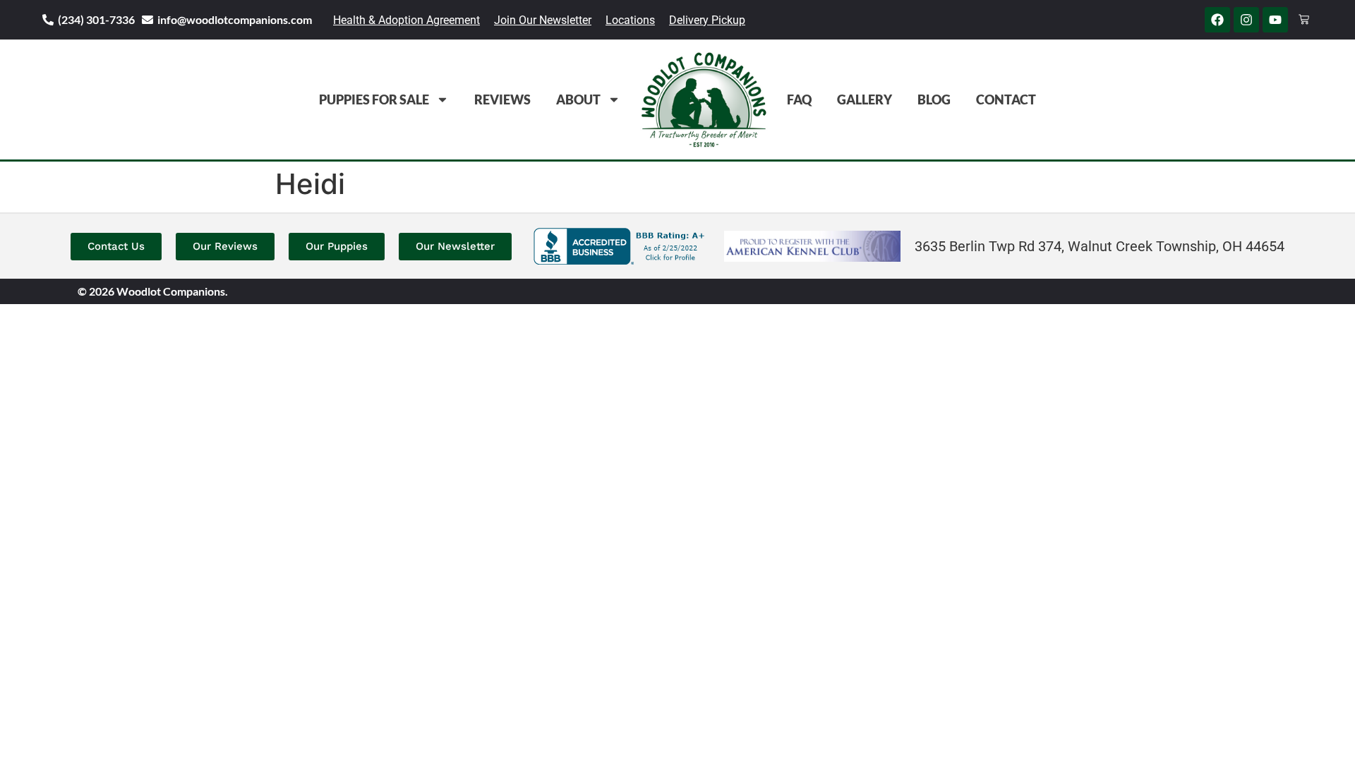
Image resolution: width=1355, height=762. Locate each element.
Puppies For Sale (374, 99)
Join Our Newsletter (542, 20)
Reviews (502, 99)
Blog (934, 99)
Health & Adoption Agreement (406, 20)
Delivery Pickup (707, 20)
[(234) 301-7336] (48, 19)
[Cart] (1304, 19)
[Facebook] (1217, 19)
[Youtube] (1275, 19)
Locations (630, 20)
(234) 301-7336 (96, 19)
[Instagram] (1246, 19)
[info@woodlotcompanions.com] (147, 19)
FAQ (799, 99)
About (578, 99)
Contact (1006, 99)
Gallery (864, 99)
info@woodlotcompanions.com (234, 19)
